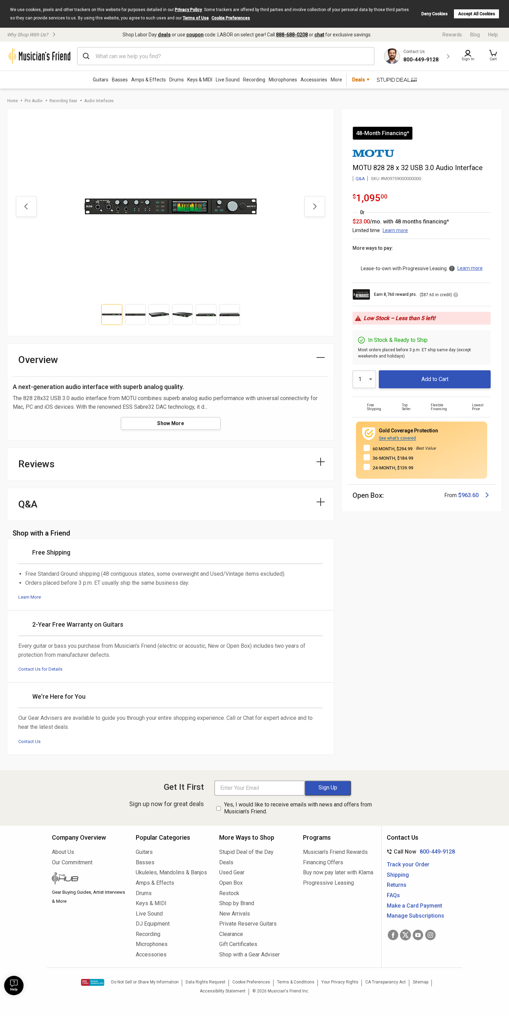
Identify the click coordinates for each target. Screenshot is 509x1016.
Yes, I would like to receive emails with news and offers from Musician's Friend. (298, 808)
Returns (397, 885)
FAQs (393, 895)
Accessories (314, 79)
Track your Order (408, 864)
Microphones (283, 79)
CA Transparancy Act (385, 982)
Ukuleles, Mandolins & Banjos (171, 872)
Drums (176, 79)
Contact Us (29, 741)
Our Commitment (72, 862)
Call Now (419, 851)
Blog (475, 34)
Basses (120, 79)
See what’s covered (397, 438)
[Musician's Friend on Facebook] (393, 935)
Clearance (231, 934)
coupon (195, 34)
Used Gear (231, 872)
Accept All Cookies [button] (476, 13)
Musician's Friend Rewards (335, 852)
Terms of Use (196, 18)
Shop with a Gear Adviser (249, 954)
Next (314, 206)
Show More (170, 423)
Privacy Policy (188, 9)
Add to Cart (434, 379)
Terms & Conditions (295, 982)
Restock (229, 893)
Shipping (398, 875)
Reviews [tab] (36, 464)
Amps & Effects (148, 79)
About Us (63, 852)
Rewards (452, 34)
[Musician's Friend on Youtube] (418, 935)
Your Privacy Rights (339, 982)
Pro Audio (34, 100)
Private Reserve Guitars (248, 923)
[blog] (88, 879)
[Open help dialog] (14, 985)
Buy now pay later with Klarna (338, 872)
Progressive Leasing (328, 883)
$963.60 (468, 495)
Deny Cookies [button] (434, 13)
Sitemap (420, 982)
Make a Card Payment (414, 905)
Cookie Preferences (231, 18)
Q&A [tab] (27, 504)
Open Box (231, 883)
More (336, 79)
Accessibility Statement (222, 991)
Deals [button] (358, 79)
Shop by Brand (236, 903)
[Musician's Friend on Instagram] (430, 935)
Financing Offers (323, 862)
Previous (26, 206)
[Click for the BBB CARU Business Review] (92, 982)
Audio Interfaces (99, 100)
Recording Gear (63, 100)
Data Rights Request (205, 982)
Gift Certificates (238, 944)
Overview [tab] (38, 359)
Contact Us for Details (40, 669)
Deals (226, 862)
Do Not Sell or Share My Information (145, 982)
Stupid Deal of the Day (246, 852)
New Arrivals (234, 913)
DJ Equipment (153, 923)
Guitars (100, 79)
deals (164, 34)
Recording (254, 79)
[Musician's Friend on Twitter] (405, 935)
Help (493, 34)
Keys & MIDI (199, 79)
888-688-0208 (292, 34)
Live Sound (228, 79)
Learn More (29, 597)
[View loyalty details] (455, 295)
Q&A (360, 178)
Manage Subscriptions (415, 915)
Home (12, 100)
